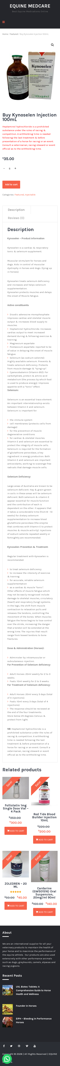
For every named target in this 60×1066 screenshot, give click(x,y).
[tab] (16, 210)
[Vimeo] (27, 1046)
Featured (14, 34)
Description (16, 210)
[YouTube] (34, 1046)
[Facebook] (4, 1046)
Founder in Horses (26, 1005)
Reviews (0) (16, 218)
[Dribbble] (19, 1046)
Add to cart (11, 184)
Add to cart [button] (16, 830)
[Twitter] (11, 1046)
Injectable (30, 194)
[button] (52, 45)
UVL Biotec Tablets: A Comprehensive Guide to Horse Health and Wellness (33, 990)
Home (5, 34)
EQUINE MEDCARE (30, 6)
